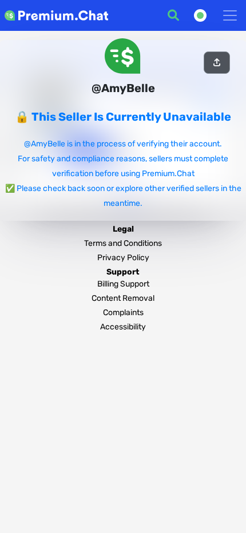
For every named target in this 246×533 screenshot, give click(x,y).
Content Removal (123, 298)
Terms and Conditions (123, 243)
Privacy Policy (123, 257)
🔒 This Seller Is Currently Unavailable (123, 117)
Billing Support (123, 284)
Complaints (123, 312)
